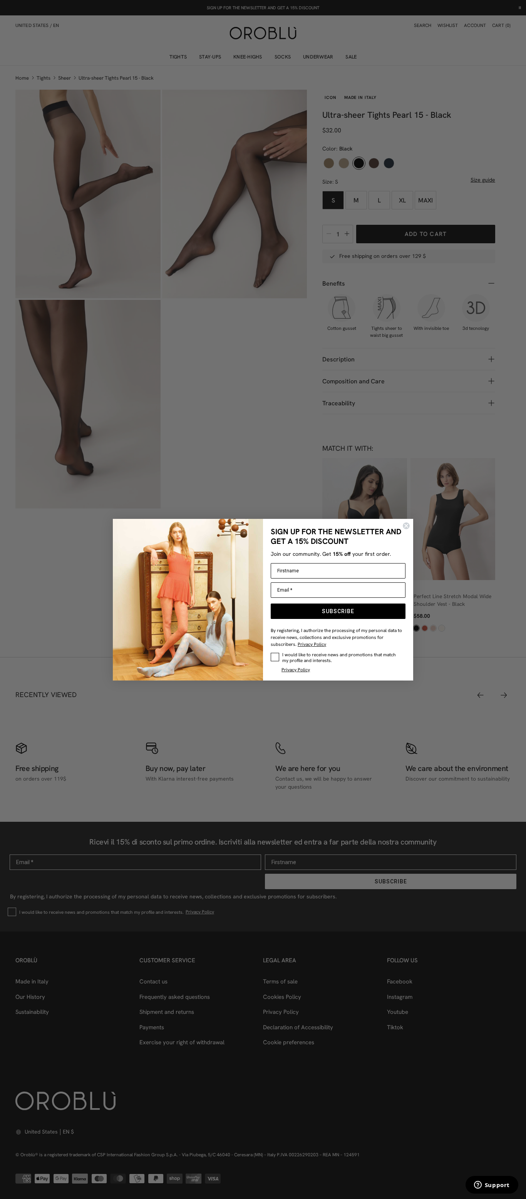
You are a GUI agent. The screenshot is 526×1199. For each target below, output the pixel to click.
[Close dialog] (406, 526)
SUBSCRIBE (338, 611)
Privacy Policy (312, 644)
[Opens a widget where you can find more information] (491, 1185)
